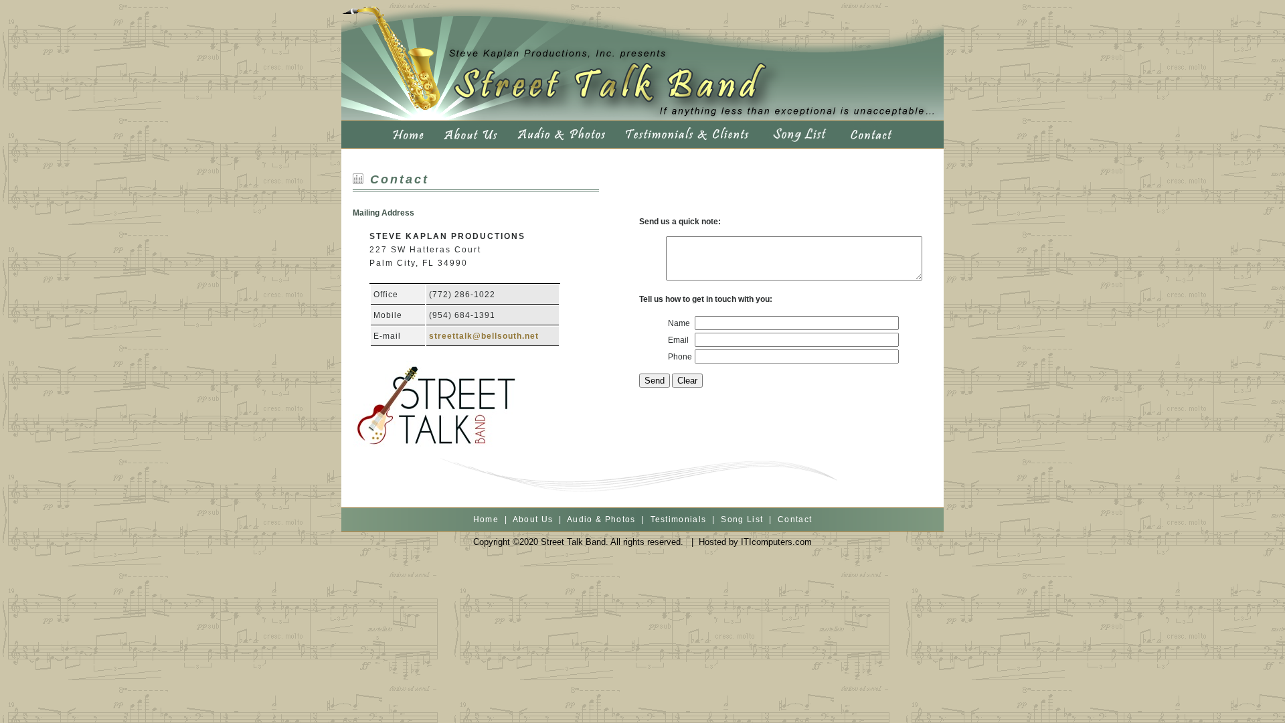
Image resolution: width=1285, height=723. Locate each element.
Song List (742, 519)
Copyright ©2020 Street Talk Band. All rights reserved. (578, 542)
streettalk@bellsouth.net (484, 336)
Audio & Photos (601, 519)
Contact (795, 519)
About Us (533, 519)
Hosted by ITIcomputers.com (755, 542)
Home (486, 519)
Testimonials (679, 519)
